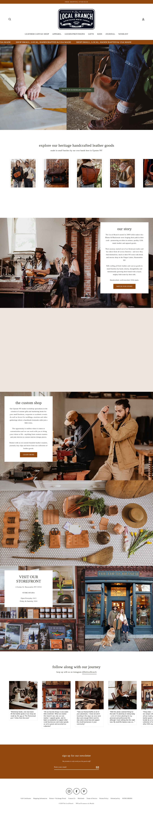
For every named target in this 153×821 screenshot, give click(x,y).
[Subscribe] (133, 806)
